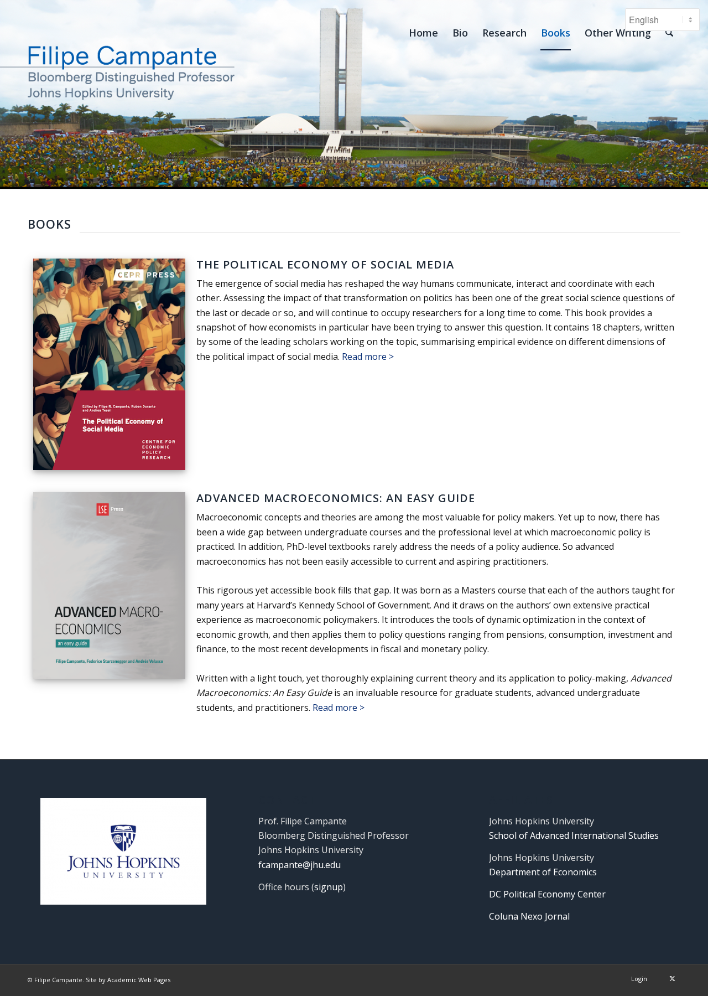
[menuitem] (423, 33)
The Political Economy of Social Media (325, 264)
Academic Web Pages (138, 980)
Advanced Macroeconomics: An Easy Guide (335, 498)
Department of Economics (543, 872)
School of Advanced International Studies (574, 835)
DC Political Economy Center (547, 894)
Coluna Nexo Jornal (529, 916)
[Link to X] (672, 978)
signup (328, 887)
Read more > (368, 356)
